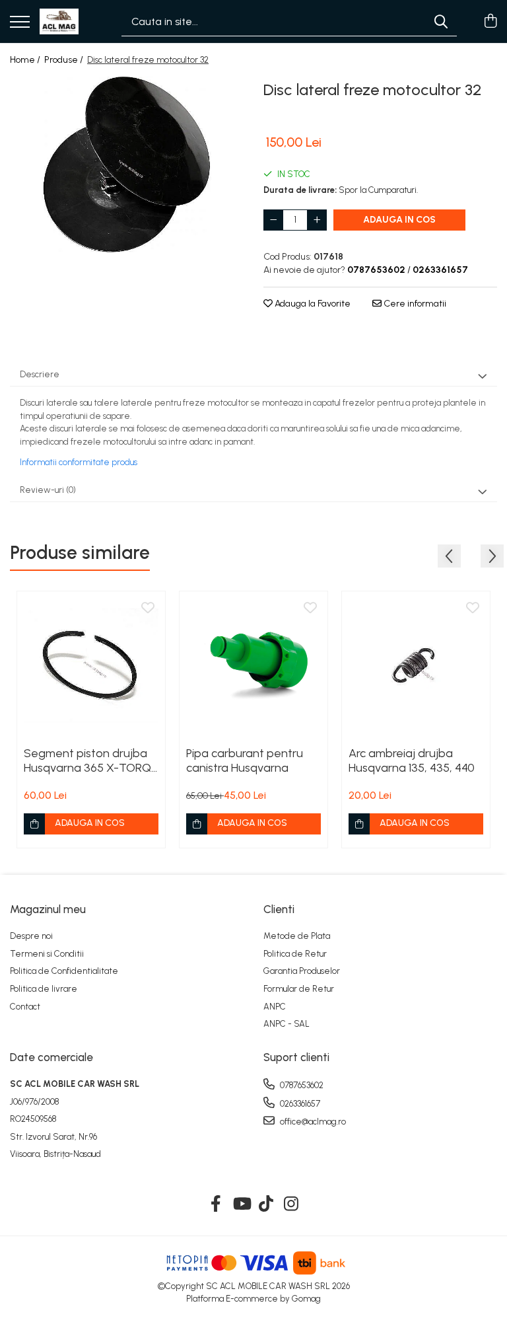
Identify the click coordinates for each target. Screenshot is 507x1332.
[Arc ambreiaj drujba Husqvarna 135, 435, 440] (416, 665)
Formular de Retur (298, 989)
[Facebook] (216, 1204)
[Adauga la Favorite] (147, 608)
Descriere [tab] (39, 374)
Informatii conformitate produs (78, 462)
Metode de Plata (296, 936)
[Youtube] (241, 1204)
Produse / (64, 59)
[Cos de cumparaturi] (490, 22)
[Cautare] (441, 21)
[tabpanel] (127, 164)
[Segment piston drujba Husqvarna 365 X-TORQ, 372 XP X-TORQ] (91, 665)
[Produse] (20, 23)
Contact (25, 1007)
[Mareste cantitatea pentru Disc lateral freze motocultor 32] (317, 220)
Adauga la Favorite (312, 303)
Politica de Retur (295, 954)
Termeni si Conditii (47, 954)
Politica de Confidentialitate (64, 971)
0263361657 (299, 1104)
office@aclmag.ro (312, 1122)
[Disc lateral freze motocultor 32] (127, 164)
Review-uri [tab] (48, 490)
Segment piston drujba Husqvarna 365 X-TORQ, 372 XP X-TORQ (89, 760)
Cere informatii (414, 303)
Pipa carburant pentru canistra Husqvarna (244, 760)
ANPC (274, 1007)
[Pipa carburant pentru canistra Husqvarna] (253, 665)
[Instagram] (291, 1204)
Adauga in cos (399, 219)
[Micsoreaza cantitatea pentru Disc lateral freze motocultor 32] (273, 220)
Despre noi (31, 936)
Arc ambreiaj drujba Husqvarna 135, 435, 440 (412, 760)
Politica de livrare (43, 989)
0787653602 (300, 1085)
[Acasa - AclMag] (59, 22)
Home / (26, 59)
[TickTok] (266, 1204)
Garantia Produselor (301, 971)
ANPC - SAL (286, 1024)
